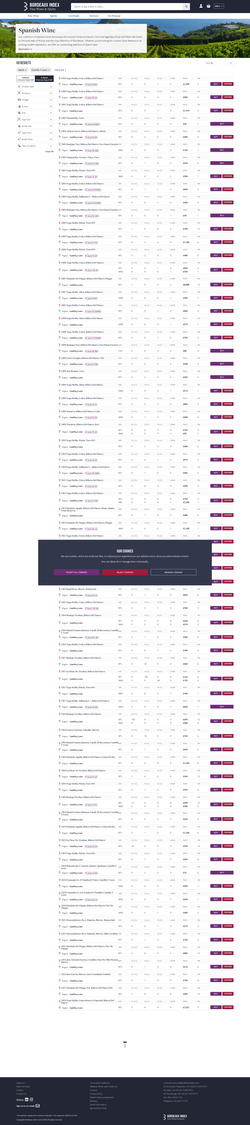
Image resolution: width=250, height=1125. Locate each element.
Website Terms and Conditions (104, 1086)
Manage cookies (173, 572)
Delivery (93, 1101)
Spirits (53, 15)
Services (94, 15)
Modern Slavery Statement (102, 1097)
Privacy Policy (96, 1094)
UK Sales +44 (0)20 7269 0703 (178, 1090)
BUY (216, 84)
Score (89, 84)
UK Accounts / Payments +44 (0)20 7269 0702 (185, 1086)
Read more (24, 49)
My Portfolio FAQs (98, 1108)
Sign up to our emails (26, 1106)
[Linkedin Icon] (26, 1099)
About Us (20, 1083)
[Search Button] (186, 6)
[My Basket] (208, 6)
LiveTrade (74, 15)
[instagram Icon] (31, 1099)
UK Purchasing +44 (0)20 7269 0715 (180, 1094)
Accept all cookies (76, 572)
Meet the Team (23, 1086)
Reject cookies (125, 572)
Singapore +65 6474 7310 (175, 1101)
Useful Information (98, 1104)
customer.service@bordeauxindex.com (181, 1083)
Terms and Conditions (100, 1083)
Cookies (93, 1090)
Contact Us (21, 1094)
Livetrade (228, 84)
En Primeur (114, 15)
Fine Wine (33, 15)
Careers (20, 1090)
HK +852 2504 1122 (173, 1097)
